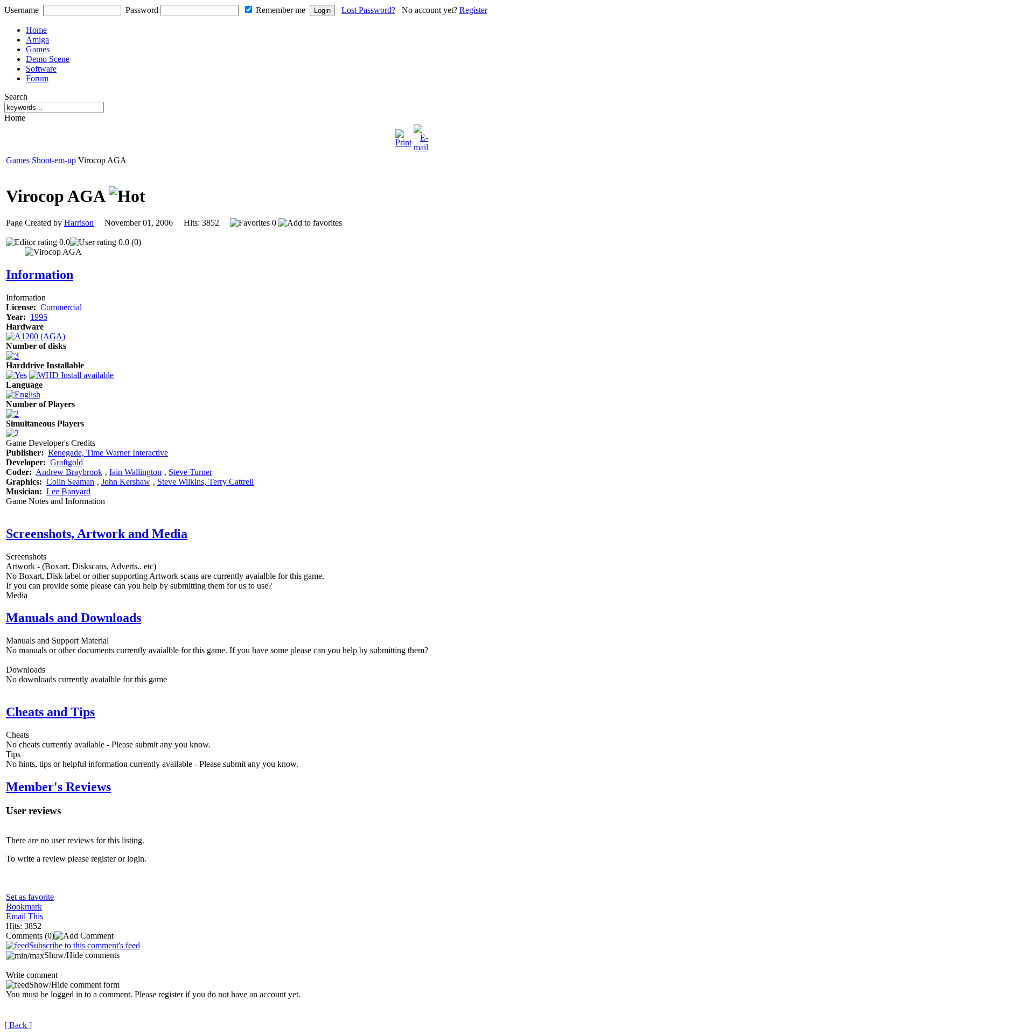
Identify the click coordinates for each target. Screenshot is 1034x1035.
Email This (24, 916)
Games (38, 49)
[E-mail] (421, 135)
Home (36, 29)
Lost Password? (368, 10)
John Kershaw (125, 481)
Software (41, 68)
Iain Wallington (135, 472)
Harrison (79, 222)
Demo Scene (47, 59)
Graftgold (66, 462)
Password (141, 10)
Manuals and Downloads (73, 618)
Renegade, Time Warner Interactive (108, 452)
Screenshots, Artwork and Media (96, 534)
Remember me (280, 10)
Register (473, 10)
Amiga (37, 39)
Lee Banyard (68, 491)
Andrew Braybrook (69, 472)
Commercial (61, 307)
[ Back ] (18, 1025)
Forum (37, 78)
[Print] (403, 135)
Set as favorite (30, 896)
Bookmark (24, 906)
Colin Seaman (70, 481)
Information (39, 275)
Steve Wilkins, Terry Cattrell (205, 481)
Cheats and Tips (50, 712)
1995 (38, 316)
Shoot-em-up (54, 160)
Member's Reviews (58, 787)
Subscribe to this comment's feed (84, 945)
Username (21, 10)
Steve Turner (190, 472)
